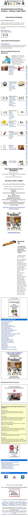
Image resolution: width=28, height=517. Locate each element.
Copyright (5, 499)
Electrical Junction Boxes (12, 126)
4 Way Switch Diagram (12, 104)
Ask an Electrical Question (14, 488)
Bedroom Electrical (11, 73)
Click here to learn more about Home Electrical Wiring (14, 208)
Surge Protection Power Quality (8, 347)
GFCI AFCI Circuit (11, 118)
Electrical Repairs (11, 137)
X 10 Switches (12, 105)
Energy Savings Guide (13, 84)
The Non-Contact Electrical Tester (21, 256)
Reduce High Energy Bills (12, 86)
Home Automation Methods (7, 342)
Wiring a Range (13, 149)
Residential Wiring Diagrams (13, 98)
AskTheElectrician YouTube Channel (17, 505)
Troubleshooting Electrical (13, 135)
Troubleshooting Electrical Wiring (9, 349)
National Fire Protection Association (17, 512)
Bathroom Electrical (11, 71)
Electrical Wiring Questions (7, 468)
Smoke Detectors (11, 114)
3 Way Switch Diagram (12, 101)
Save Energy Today (12, 89)
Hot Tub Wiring (12, 162)
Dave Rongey (11, 499)
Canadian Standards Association (18, 509)
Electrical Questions (11, 485)
